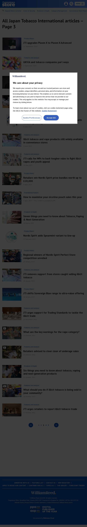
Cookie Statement (49, 110)
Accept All (51, 117)
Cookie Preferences (31, 117)
